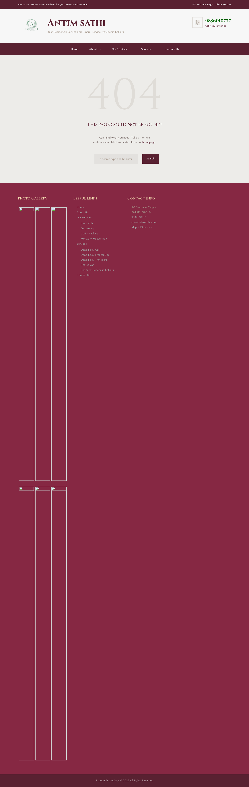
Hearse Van (87, 223)
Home (74, 49)
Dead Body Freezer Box (95, 254)
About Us (95, 49)
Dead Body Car (90, 249)
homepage (148, 142)
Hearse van (87, 264)
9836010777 (218, 21)
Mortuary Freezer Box (94, 238)
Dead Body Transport (94, 259)
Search (150, 158)
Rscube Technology (108, 780)
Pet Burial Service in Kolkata (97, 270)
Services (146, 49)
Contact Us (172, 49)
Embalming (87, 228)
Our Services (119, 49)
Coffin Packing (89, 233)
